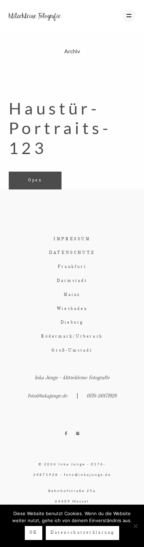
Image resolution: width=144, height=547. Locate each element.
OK (33, 533)
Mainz (72, 295)
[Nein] (135, 525)
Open (35, 180)
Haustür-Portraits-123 (60, 128)
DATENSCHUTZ (72, 253)
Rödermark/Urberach (72, 336)
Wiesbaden (72, 309)
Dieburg (72, 322)
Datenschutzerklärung (82, 533)
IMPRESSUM (71, 239)
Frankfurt (72, 267)
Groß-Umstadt (71, 350)
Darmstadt (72, 281)
